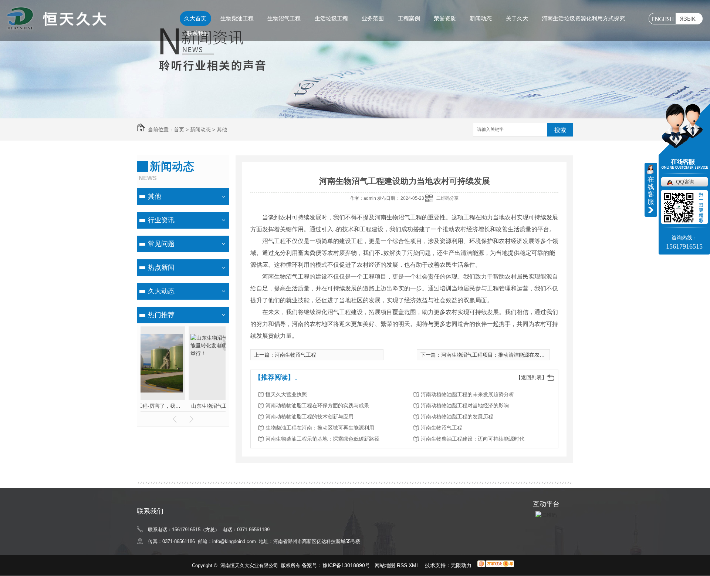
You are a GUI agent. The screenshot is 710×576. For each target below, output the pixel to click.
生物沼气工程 (284, 18)
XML (414, 565)
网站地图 (385, 565)
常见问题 (161, 243)
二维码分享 (447, 198)
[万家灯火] (495, 565)
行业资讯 (161, 220)
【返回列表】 (531, 377)
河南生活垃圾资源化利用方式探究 (583, 18)
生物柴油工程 (237, 18)
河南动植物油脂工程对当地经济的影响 (465, 405)
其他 (222, 129)
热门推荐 (161, 315)
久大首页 (195, 18)
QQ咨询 (685, 182)
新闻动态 (481, 18)
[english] (662, 18)
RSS (403, 565)
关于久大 (517, 18)
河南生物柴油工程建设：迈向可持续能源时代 (472, 439)
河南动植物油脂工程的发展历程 (457, 417)
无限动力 (461, 565)
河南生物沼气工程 (295, 355)
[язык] (689, 18)
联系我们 (198, 33)
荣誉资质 (445, 18)
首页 (179, 129)
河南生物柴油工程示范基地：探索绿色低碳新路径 (322, 439)
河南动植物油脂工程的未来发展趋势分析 (467, 394)
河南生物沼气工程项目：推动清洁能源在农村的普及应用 (506, 355)
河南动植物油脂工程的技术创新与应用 (310, 417)
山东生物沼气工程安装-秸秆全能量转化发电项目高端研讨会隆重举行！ (183, 406)
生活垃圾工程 (331, 18)
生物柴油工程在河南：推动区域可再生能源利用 (320, 428)
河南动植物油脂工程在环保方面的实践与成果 (317, 405)
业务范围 (373, 18)
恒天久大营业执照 (286, 394)
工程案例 (409, 18)
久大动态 (161, 291)
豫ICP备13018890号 (346, 565)
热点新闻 (161, 267)
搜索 (560, 130)
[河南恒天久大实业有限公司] (56, 27)
